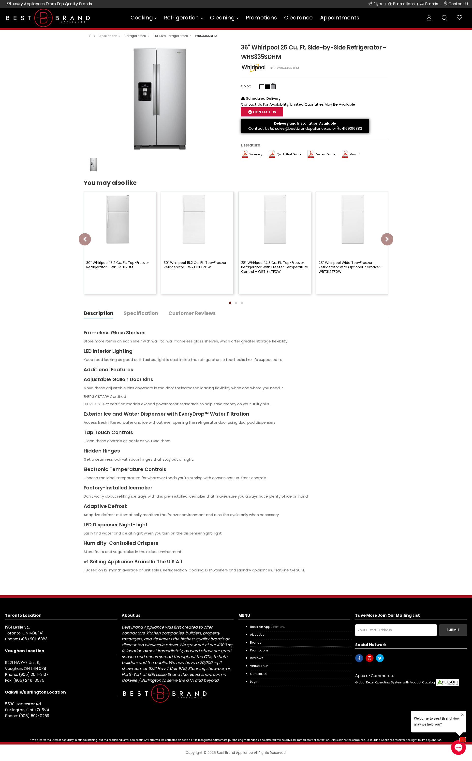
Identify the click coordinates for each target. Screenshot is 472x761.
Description (98, 313)
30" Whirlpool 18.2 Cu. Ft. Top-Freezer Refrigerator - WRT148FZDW (195, 265)
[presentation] (85, 239)
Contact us (258, 673)
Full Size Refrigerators (171, 35)
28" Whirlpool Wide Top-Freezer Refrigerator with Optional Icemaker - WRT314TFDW (351, 267)
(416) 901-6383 (33, 639)
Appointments (339, 17)
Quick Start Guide (289, 154)
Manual (355, 154)
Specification (141, 313)
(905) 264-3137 (33, 674)
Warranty (256, 154)
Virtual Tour (259, 666)
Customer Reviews (192, 313)
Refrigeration (181, 17)
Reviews (256, 658)
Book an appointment (267, 626)
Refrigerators (136, 35)
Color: (246, 86)
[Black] (267, 86)
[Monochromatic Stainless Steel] (273, 86)
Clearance (298, 17)
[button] (230, 302)
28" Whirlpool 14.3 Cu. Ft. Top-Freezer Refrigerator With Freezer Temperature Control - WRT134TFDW (274, 267)
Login (254, 681)
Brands (255, 642)
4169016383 (352, 128)
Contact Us (258, 128)
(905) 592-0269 (34, 716)
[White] (261, 86)
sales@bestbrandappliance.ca (303, 128)
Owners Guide (325, 154)
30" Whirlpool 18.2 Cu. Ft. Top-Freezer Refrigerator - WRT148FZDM (117, 265)
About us (257, 634)
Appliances (108, 35)
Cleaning (222, 17)
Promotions (261, 17)
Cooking (142, 17)
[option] (159, 98)
